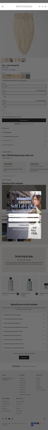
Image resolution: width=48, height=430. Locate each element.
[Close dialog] (39, 193)
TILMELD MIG (24, 225)
